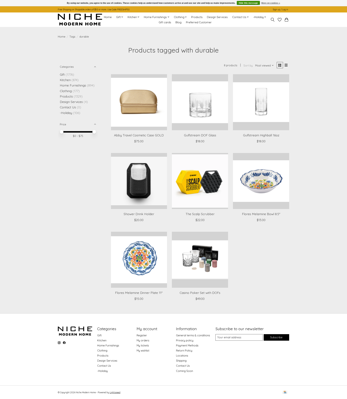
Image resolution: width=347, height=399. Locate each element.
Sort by (248, 65)
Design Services (217, 17)
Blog (178, 22)
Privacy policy (184, 340)
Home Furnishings (73, 85)
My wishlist (143, 350)
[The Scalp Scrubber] (200, 181)
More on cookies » (270, 3)
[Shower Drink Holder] (139, 181)
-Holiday (66, 113)
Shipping (181, 360)
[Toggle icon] (272, 19)
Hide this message (248, 3)
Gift (62, 74)
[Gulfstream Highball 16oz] (261, 102)
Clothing (66, 91)
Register (142, 335)
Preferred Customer (199, 22)
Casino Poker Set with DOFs (200, 293)
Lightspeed (115, 392)
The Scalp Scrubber (200, 214)
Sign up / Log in (280, 9)
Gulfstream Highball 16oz (261, 135)
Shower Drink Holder (139, 214)
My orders (143, 340)
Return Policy (184, 350)
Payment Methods (187, 345)
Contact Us (68, 107)
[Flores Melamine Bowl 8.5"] (261, 181)
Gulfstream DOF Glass (200, 135)
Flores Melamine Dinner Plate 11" (139, 293)
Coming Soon (184, 371)
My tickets (143, 345)
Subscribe (276, 337)
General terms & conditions (193, 335)
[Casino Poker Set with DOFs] (200, 260)
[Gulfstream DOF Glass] (200, 102)
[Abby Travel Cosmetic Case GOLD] (139, 102)
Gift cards (165, 22)
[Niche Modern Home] (80, 19)
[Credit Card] (285, 392)
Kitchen (65, 80)
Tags (72, 36)
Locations (182, 355)
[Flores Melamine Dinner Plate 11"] (139, 260)
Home (108, 17)
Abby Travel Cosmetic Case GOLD (139, 135)
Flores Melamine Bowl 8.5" (261, 214)
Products (197, 17)
